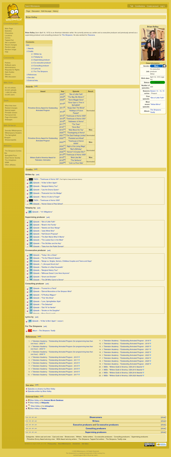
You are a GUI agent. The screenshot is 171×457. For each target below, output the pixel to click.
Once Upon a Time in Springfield (76, 103)
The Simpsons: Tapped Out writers (91, 439)
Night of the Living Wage (76, 146)
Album (34, 330)
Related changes (11, 108)
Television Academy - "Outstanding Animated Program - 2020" (127, 346)
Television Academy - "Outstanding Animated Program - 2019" (127, 343)
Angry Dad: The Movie (76, 108)
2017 (61, 124)
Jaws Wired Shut (48, 231)
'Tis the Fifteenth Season (51, 258)
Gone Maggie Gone (76, 100)
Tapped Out (9, 40)
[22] (64, 159)
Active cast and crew (43, 436)
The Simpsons (67, 35)
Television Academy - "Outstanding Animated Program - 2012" (55, 363)
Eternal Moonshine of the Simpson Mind (56, 291)
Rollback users (10, 65)
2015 (62, 118)
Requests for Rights (12, 69)
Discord (7, 74)
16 (160, 91)
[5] (64, 107)
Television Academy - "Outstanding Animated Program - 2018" (127, 340)
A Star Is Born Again (49, 182)
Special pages (10, 110)
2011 (62, 108)
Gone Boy (76, 127)
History (55, 11)
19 (163, 91)
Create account (152, 6)
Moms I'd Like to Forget (50, 197)
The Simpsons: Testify (47, 330)
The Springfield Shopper (10, 136)
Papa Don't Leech (48, 313)
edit (36, 86)
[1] (64, 93)
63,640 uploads (10, 90)
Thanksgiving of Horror (76, 132)
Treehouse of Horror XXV (76, 118)
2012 (62, 112)
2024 (61, 146)
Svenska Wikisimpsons (13, 130)
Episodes (8, 31)
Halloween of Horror (76, 121)
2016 (62, 121)
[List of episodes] (31, 183)
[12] (64, 129)
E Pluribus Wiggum (49, 295)
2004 (62, 97)
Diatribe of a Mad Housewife (52, 267)
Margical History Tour (49, 186)
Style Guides (9, 72)
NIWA (7, 162)
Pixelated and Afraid (76, 138)
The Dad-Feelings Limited (76, 135)
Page (28, 11)
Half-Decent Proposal (49, 234)
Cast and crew (57, 436)
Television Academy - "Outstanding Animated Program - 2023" (127, 355)
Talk (131, 6)
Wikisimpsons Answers (13, 133)
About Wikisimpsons (64, 444)
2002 (62, 94)
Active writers (88, 436)
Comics (7, 38)
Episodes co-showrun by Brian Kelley (41, 389)
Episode (36, 182)
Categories (30, 436)
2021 (61, 135)
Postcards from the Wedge (51, 193)
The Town (76, 124)
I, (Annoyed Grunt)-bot (50, 264)
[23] (64, 162)
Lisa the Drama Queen (50, 189)
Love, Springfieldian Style (51, 301)
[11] (64, 126)
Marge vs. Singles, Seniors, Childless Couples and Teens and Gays (66, 261)
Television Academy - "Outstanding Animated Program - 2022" (127, 352)
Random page (10, 47)
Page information (11, 117)
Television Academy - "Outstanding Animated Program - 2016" (55, 371)
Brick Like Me (76, 157)
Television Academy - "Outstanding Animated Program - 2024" (127, 358)
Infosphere (49, 406)
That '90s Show (47, 298)
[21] (64, 157)
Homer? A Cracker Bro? (76, 152)
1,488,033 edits (10, 92)
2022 (61, 138)
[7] (64, 115)
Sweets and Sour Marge (51, 228)
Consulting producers (96, 428)
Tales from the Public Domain (52, 246)
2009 (62, 100)
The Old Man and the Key (51, 243)
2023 (61, 142)
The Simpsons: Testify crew (116, 439)
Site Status (85, 444)
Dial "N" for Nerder (48, 307)
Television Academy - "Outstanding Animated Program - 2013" (55, 366)
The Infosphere (10, 160)
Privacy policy (52, 444)
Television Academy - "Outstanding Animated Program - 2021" (127, 349)
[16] (64, 141)
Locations (8, 35)
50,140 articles (10, 87)
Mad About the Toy (76, 130)
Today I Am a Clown (49, 255)
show (163, 417)
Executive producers (82, 424)
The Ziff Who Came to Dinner (52, 279)
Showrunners (96, 417)
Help (6, 52)
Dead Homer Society (12, 158)
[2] (64, 96)
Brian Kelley (34, 400)
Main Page (9, 28)
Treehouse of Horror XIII (49, 179)
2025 (61, 149)
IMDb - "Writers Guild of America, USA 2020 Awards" (123, 375)
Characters (9, 33)
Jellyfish (60, 321)
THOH (35, 179)
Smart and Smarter (49, 276)
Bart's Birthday (76, 149)
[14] (64, 135)
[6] (64, 111)
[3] (64, 99)
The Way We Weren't (76, 97)
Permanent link (10, 115)
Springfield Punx (11, 155)
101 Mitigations (46, 212)
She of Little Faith (157, 97)
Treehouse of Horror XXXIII (76, 142)
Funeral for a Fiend (49, 288)
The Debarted (47, 304)
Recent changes (11, 45)
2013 (62, 116)
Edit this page (46, 11)
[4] (64, 103)
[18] (64, 148)
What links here (10, 105)
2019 (61, 130)
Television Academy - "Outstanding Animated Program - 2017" (55, 374)
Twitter (44, 408)
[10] (64, 123)
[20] (64, 154)
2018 (61, 127)
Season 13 (154, 91)
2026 (61, 152)
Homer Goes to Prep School (52, 204)
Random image (10, 49)
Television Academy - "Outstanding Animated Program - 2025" (127, 361)
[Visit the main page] (13, 17)
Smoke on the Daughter (50, 310)
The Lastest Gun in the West (52, 240)
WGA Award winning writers (66, 439)
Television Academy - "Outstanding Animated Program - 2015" (55, 369)
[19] (64, 151)
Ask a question (10, 42)
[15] (64, 137)
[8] (64, 118)
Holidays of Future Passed (76, 111)
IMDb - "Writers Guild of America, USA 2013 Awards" (123, 367)
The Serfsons (76, 160)
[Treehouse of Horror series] (31, 180)
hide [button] (27, 45)
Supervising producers (95, 432)
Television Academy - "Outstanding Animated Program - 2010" (55, 357)
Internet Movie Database (53, 400)
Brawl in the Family (49, 224)
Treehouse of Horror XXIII (76, 116)
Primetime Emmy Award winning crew (41, 439)
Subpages (8, 119)
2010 (62, 103)
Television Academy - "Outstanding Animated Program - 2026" (127, 364)
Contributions (140, 6)
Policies (7, 62)
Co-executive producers (108, 424)
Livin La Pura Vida (76, 163)
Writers (95, 420)
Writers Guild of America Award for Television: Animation (43, 158)
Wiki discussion (10, 76)
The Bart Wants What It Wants (53, 237)
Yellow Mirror (155, 104)
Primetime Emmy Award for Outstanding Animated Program (43, 109)
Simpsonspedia (10, 140)
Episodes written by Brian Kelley (39, 391)
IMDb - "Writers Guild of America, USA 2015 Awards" (123, 369)
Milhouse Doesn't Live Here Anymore (55, 273)
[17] (64, 146)
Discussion (36, 11)
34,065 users (10, 94)
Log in (162, 6)
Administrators (10, 67)
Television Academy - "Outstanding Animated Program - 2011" (55, 360)
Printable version (11, 112)
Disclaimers (76, 444)
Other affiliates (10, 165)
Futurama (91, 35)
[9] (64, 121)
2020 (61, 132)
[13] (64, 132)
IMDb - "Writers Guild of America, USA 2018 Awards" (123, 372)
